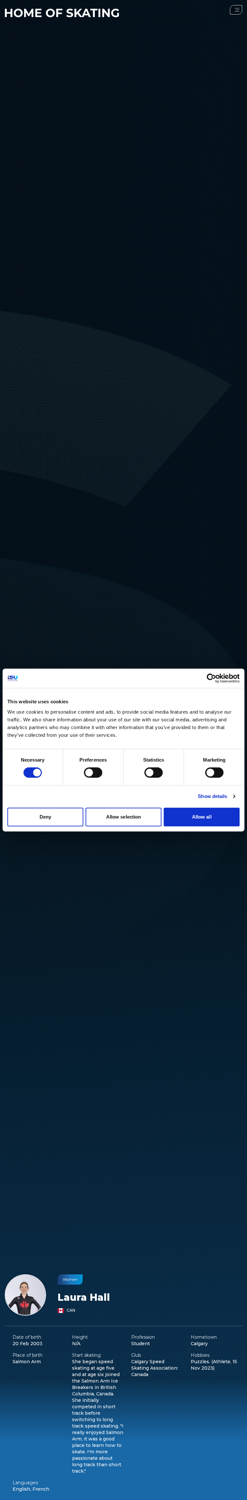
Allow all (202, 817)
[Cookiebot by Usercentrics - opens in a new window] (211, 678)
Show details (212, 796)
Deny (45, 817)
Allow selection (123, 817)
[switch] (93, 772)
